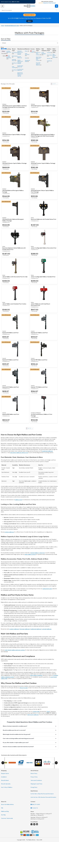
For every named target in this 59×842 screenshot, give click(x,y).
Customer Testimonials (7, 818)
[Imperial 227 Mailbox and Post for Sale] (43, 321)
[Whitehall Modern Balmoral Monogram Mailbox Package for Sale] (15, 208)
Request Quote (5, 773)
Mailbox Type (38, 49)
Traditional (49, 61)
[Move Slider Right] (56, 762)
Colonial (49, 52)
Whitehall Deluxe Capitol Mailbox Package (14, 134)
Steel (27, 58)
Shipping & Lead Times (36, 784)
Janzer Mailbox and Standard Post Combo (14, 304)
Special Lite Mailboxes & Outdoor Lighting (20, 74)
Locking (8, 49)
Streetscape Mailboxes (20, 66)
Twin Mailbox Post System (55, 56)
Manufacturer (21, 49)
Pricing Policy (34, 787)
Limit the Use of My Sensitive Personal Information (43, 797)
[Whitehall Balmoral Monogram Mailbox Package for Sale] (15, 179)
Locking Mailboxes (8, 52)
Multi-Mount (14, 56)
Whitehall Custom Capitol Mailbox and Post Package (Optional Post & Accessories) (14, 106)
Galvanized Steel (27, 61)
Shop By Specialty (5, 784)
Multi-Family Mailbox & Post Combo (38, 59)
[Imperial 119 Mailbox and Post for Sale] (15, 321)
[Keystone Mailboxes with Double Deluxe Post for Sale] (43, 208)
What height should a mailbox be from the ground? (16, 734)
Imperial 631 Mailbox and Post (10, 387)
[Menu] (2, 6)
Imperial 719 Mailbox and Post (39, 387)
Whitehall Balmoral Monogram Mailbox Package (13, 191)
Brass (27, 51)
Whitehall (4, 104)
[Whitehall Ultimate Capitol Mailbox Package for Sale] (15, 152)
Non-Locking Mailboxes (8, 57)
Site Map (3, 815)
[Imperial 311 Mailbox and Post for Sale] (15, 349)
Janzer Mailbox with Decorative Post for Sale (14, 277)
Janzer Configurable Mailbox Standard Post (43, 277)
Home (2, 25)
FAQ (2, 808)
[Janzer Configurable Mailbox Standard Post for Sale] (43, 266)
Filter (3, 51)
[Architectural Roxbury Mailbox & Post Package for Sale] (43, 403)
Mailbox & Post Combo (38, 53)
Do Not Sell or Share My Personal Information (42, 793)
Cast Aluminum (27, 54)
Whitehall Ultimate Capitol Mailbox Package (14, 163)
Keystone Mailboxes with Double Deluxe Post (43, 219)
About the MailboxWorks (7, 804)
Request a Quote (29, 15)
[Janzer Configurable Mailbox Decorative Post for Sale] (43, 237)
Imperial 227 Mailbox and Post (39, 332)
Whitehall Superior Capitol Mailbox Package (43, 106)
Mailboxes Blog (5, 811)
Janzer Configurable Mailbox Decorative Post (43, 248)
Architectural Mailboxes (20, 70)
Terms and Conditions (36, 780)
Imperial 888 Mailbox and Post (10, 414)
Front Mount (14, 53)
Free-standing (14, 67)
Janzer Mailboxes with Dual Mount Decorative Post (40, 304)
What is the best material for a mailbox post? (15, 726)
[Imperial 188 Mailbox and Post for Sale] (43, 349)
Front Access (33, 51)
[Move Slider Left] (2, 762)
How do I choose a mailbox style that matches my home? (18, 746)
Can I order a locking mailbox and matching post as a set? (18, 738)
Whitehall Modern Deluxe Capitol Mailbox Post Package (42, 191)
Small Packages (44, 53)
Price (2, 47)
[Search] (56, 10)
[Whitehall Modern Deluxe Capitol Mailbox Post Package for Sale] (43, 179)
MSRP (17, 18)
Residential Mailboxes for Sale (12, 25)
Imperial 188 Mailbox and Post (39, 360)
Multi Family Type (54, 50)
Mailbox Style (49, 49)
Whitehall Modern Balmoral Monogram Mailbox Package (13, 220)
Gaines (32, 217)
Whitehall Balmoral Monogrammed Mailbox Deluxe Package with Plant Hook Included (43, 135)
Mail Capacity (44, 49)
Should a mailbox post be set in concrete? (14, 730)
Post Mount (14, 70)
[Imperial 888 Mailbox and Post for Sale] (15, 403)
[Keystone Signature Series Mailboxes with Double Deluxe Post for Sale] (15, 237)
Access (32, 49)
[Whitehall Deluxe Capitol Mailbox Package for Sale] (15, 123)
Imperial (4, 331)
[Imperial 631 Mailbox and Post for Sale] (15, 376)
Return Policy (34, 773)
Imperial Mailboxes (19, 57)
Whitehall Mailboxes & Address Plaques (20, 52)
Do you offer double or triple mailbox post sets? (16, 742)
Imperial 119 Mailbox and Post (10, 332)
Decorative (49, 55)
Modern (49, 58)
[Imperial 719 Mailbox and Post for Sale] (43, 376)
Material (27, 49)
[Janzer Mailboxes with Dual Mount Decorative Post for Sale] (43, 293)
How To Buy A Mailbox (6, 787)
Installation (4, 777)
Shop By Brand (5, 780)
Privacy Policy (34, 777)
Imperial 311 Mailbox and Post (10, 360)
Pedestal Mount (14, 60)
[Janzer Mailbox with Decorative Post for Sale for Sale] (15, 266)
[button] (56, 6)
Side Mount (14, 63)
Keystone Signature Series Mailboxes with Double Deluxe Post (14, 248)
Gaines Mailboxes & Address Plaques (20, 62)
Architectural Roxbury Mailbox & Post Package (41, 415)
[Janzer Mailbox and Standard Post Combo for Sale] (15, 293)
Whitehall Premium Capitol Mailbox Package (43, 163)
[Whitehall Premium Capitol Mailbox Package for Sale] (43, 152)
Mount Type (14, 49)
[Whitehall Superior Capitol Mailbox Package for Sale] (43, 95)
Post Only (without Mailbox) (38, 64)
